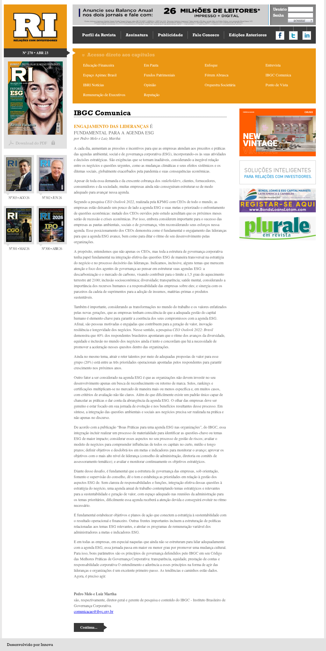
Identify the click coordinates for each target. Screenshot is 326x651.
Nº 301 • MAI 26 (19, 248)
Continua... (88, 627)
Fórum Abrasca (216, 74)
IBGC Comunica (278, 74)
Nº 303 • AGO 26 (19, 197)
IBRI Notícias (93, 84)
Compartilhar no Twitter (293, 35)
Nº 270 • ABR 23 (35, 52)
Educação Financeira (98, 64)
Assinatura (137, 34)
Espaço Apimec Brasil (100, 74)
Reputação (151, 94)
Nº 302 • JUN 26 (52, 197)
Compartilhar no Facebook (280, 35)
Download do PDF (31, 143)
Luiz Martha (110, 138)
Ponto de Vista (277, 84)
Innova (47, 644)
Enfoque (211, 64)
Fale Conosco (206, 34)
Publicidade (170, 34)
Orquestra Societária (220, 84)
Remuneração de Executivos (104, 94)
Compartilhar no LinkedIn (306, 35)
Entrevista (273, 64)
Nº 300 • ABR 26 (52, 248)
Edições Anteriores (248, 34)
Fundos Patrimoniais (159, 74)
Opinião (150, 84)
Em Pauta (151, 64)
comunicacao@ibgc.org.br (93, 611)
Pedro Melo (89, 138)
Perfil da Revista (99, 34)
